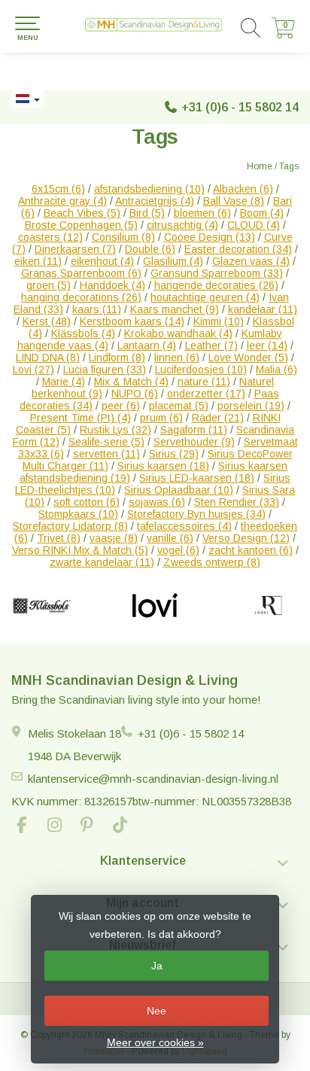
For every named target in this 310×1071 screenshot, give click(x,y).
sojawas (157, 502)
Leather (211, 345)
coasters (50, 237)
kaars (96, 309)
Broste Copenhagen (81, 225)
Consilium (123, 237)
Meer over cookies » (155, 1042)
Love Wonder (248, 357)
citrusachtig (182, 225)
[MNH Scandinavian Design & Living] (155, 26)
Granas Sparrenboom (81, 273)
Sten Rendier (236, 502)
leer (267, 345)
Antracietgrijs (154, 201)
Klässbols (83, 333)
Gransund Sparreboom (216, 273)
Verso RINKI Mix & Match (80, 550)
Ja (157, 966)
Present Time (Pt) (80, 418)
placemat (178, 406)
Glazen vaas (251, 261)
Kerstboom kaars (132, 321)
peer (121, 406)
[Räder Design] (268, 605)
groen (48, 285)
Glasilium (173, 261)
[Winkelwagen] (283, 35)
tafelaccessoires (184, 526)
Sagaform (193, 430)
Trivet (59, 538)
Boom (262, 213)
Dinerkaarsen (75, 249)
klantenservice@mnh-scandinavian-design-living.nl (153, 778)
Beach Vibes (82, 213)
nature (204, 382)
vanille (170, 538)
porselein (250, 406)
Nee (156, 1011)
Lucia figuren (104, 370)
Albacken (243, 189)
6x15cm (58, 189)
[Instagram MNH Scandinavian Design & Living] (61, 826)
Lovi (33, 370)
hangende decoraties (216, 285)
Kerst (47, 321)
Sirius (174, 454)
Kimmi (218, 321)
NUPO (134, 394)
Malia (276, 370)
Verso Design (246, 538)
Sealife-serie (106, 442)
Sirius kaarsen (163, 466)
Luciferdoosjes (201, 370)
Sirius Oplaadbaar (178, 490)
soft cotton (86, 502)
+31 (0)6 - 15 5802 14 (240, 107)
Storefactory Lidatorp (70, 526)
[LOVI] (155, 605)
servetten (106, 454)
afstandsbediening (149, 189)
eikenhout (102, 261)
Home (259, 166)
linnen (176, 357)
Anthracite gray (62, 201)
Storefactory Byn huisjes (196, 514)
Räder (218, 418)
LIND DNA (48, 357)
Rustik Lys (115, 430)
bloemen (202, 213)
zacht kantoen (250, 550)
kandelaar (262, 309)
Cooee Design (209, 237)
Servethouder (194, 442)
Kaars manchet (174, 309)
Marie (63, 382)
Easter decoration (238, 249)
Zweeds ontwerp (211, 562)
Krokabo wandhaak (178, 333)
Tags (289, 166)
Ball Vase (233, 201)
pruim (161, 418)
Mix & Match (131, 382)
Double (150, 249)
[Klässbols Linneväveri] (41, 605)
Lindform (117, 357)
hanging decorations (81, 297)
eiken (38, 261)
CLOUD (253, 225)
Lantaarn (146, 345)
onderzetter (206, 394)
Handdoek (112, 285)
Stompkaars (78, 514)
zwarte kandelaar (102, 562)
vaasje (114, 538)
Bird (147, 213)
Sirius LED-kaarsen (196, 478)
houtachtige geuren (205, 297)
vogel (178, 550)
